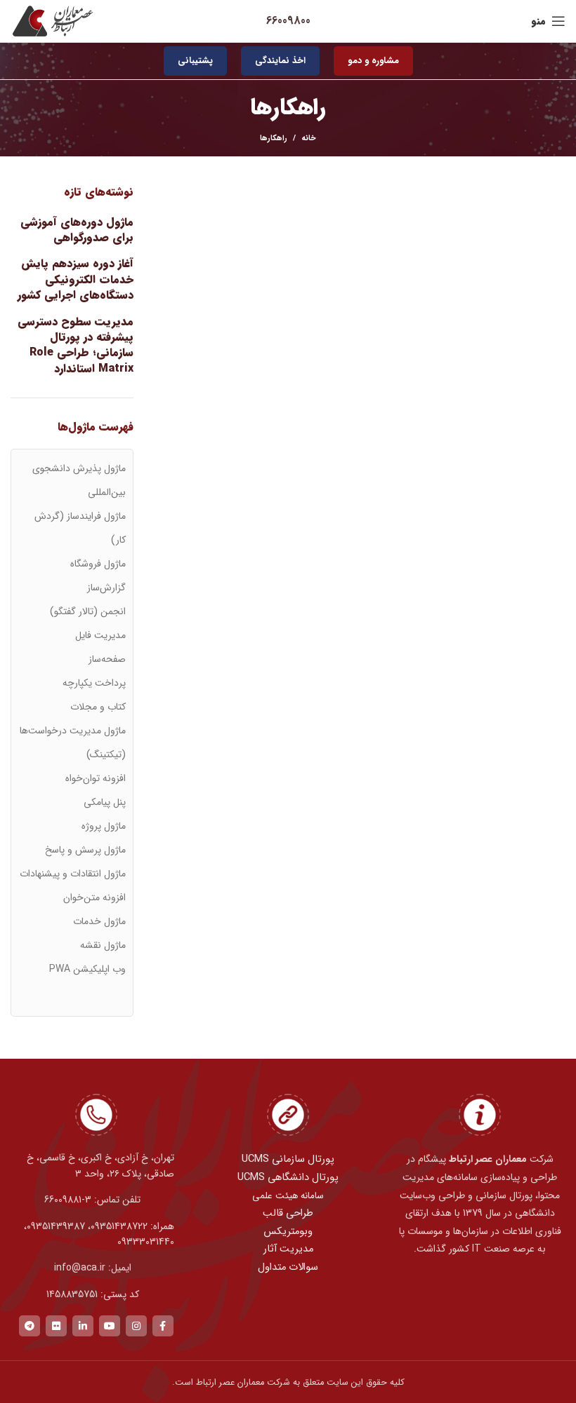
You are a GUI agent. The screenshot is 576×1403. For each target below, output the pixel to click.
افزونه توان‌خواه (95, 778)
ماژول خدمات (99, 921)
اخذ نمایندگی (280, 60)
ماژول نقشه (103, 945)
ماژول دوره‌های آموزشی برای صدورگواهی (76, 230)
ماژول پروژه (103, 826)
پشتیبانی (195, 60)
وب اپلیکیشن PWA (87, 969)
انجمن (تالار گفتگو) (88, 611)
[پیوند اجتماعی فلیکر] (56, 1325)
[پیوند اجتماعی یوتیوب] (109, 1325)
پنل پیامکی (105, 802)
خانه (308, 138)
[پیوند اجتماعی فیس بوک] (163, 1325)
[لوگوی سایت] (53, 20)
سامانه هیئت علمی (288, 1195)
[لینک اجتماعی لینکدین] (82, 1325)
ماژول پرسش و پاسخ (85, 850)
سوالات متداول (288, 1267)
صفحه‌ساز (107, 659)
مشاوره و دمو (373, 60)
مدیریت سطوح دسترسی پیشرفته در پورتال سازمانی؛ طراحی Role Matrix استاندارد (75, 345)
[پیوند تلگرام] (29, 1325)
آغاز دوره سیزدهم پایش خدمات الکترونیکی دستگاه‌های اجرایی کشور (75, 279)
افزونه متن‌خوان (94, 897)
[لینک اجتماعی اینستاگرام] (136, 1325)
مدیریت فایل (100, 635)
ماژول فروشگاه (98, 563)
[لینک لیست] (96, 1199)
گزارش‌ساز (106, 587)
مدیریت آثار (288, 1249)
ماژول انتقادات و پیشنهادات (73, 873)
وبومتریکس (288, 1232)
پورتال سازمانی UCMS (288, 1159)
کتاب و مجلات (98, 706)
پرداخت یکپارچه (94, 683)
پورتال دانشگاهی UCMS (288, 1178)
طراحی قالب (288, 1213)
